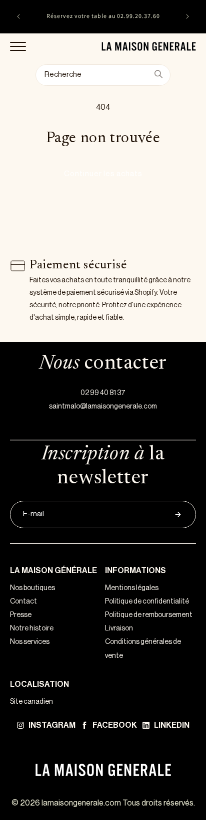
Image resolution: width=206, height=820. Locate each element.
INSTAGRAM (52, 725)
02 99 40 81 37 (103, 393)
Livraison (119, 628)
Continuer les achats (103, 174)
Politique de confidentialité (147, 601)
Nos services (30, 641)
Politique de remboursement (148, 615)
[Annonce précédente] (19, 16)
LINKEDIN (172, 725)
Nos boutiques (32, 588)
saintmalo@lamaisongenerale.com (103, 406)
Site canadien (31, 701)
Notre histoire (32, 628)
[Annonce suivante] (187, 16)
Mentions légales (131, 588)
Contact (23, 601)
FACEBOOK (114, 725)
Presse (21, 615)
